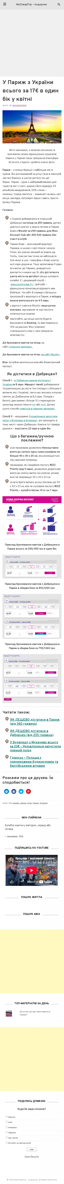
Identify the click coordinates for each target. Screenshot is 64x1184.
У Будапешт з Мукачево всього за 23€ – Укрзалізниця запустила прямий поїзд (35, 747)
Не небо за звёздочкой (19, 1143)
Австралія (13, 1138)
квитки (23, 803)
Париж (36, 803)
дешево (16, 803)
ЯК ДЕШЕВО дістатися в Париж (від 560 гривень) (35, 722)
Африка (12, 1133)
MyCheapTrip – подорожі (31, 4)
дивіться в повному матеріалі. (37, 408)
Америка (12, 1127)
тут (34, 404)
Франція (44, 803)
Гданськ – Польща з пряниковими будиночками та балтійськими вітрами (34, 762)
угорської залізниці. (21, 347)
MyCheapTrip (19, 105)
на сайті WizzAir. (51, 354)
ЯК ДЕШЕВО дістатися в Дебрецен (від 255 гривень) (32, 733)
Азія (10, 1122)
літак (29, 803)
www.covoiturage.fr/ (22, 284)
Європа (11, 1117)
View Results (31, 1157)
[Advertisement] (32, 43)
